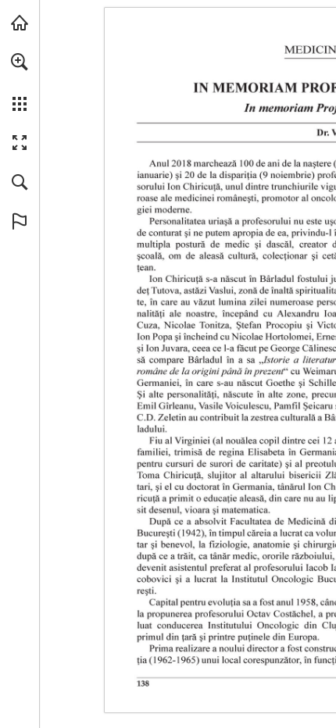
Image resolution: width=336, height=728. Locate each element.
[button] (19, 61)
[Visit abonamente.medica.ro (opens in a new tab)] (19, 22)
